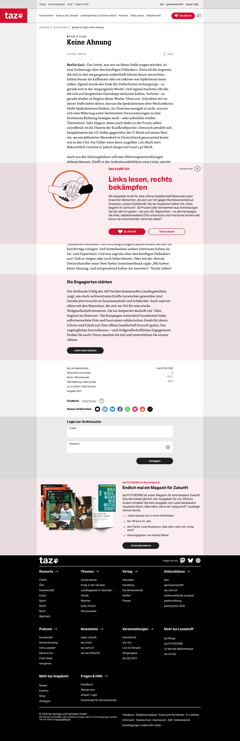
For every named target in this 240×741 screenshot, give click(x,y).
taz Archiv (170, 654)
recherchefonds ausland (179, 595)
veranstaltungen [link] (56, 4)
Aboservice (88, 689)
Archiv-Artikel (60, 27)
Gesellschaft (46, 590)
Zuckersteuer (89, 580)
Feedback (87, 684)
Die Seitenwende (132, 590)
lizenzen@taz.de (63, 719)
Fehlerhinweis (89, 401)
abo (166, 580)
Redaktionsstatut (147, 715)
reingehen (45, 663)
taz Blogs (169, 638)
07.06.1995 (167, 368)
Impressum (159, 720)
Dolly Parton (88, 606)
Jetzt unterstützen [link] (85, 350)
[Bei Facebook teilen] (120, 409)
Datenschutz (144, 720)
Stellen (126, 595)
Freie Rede (45, 658)
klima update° (47, 648)
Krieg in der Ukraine (93, 585)
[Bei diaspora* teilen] (135, 409)
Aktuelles (128, 580)
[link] (47, 16)
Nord (42, 611)
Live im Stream (131, 648)
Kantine (43, 690)
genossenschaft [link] (174, 4)
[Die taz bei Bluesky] (190, 562)
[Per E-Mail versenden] (97, 409)
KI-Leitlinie (192, 715)
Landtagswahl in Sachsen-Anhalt (97, 593)
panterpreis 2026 (174, 606)
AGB (170, 720)
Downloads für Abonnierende (99, 700)
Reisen (43, 685)
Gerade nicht (186, 168)
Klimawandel (88, 611)
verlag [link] (42, 4)
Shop (42, 696)
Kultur (43, 595)
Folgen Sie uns (170, 560)
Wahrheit (44, 616)
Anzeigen (44, 701)
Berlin (42, 606)
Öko (41, 585)
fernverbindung (48, 642)
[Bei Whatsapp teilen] (127, 409)
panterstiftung (173, 600)
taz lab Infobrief (90, 653)
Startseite (44, 27)
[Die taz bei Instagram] (198, 562)
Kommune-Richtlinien (172, 715)
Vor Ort (126, 642)
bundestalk (46, 637)
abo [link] (162, 4)
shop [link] (69, 4)
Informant (128, 720)
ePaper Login (89, 695)
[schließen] (197, 168)
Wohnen (86, 600)
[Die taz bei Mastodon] (182, 562)
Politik (43, 580)
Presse (126, 600)
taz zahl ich (170, 590)
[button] (199, 16)
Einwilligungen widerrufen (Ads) (141, 725)
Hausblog (128, 585)
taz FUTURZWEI (173, 643)
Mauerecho (46, 653)
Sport (42, 600)
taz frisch (86, 642)
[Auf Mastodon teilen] (105, 409)
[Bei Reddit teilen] (142, 409)
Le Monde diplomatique (178, 649)
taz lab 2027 (129, 658)
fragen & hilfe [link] (82, 4)
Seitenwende (182, 720)
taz (49, 560)
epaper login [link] (192, 4)
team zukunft (88, 637)
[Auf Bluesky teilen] (112, 409)
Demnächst (129, 637)
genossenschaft (174, 585)
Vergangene (129, 653)
